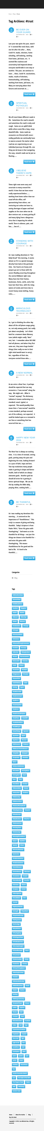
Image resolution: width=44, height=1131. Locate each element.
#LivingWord (16, 775)
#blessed (15, 617)
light (23, 1038)
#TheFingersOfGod (18, 937)
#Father (21, 665)
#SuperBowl (24, 911)
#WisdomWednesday (18, 981)
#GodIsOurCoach (17, 696)
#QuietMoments (17, 867)
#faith (14, 665)
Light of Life (16, 1043)
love (23, 1043)
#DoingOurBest (26, 652)
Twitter (28, 1082)
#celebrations (16, 626)
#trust (27, 950)
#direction (15, 652)
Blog (14, 14)
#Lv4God (25, 784)
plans (24, 1051)
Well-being (21, 1086)
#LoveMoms (16, 784)
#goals (22, 687)
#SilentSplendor (17, 893)
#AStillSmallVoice (17, 604)
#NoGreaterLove (17, 823)
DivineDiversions (17, 1021)
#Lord (24, 775)
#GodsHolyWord (17, 705)
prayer (21, 1060)
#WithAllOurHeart (18, 986)
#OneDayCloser (17, 828)
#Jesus (14, 762)
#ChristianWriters (17, 634)
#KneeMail (16, 771)
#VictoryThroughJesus (19, 968)
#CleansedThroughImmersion (21, 643)
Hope (26, 1025)
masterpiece (16, 1051)
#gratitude (16, 735)
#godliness (16, 700)
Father (14, 1025)
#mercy (26, 788)
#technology (16, 924)
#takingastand (17, 920)
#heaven (24, 740)
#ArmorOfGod (16, 599)
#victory (25, 964)
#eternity (25, 661)
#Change (25, 626)
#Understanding (17, 959)
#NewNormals (17, 814)
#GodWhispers (17, 727)
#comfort (15, 648)
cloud (22, 1016)
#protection (16, 854)
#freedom (25, 674)
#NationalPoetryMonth (19, 806)
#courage (23, 648)
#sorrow (15, 902)
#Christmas (16, 639)
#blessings (23, 617)
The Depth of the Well (24, 1078)
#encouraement (24, 656)
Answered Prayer (17, 1003)
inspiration (16, 1034)
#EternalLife (16, 661)
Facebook (27, 1021)
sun (14, 1078)
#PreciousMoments (18, 849)
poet (27, 1056)
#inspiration (16, 757)
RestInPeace (24, 1065)
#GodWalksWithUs (18, 722)
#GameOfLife (16, 678)
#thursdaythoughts (18, 946)
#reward (25, 876)
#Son (24, 898)
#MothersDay (16, 797)
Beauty (15, 1012)
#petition (22, 841)
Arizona (27, 1003)
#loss (14, 779)
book (21, 1012)
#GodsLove (16, 709)
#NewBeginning (17, 810)
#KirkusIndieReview (18, 766)
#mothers (25, 792)
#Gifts (25, 683)
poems (21, 1056)
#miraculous (16, 792)
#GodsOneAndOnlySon (19, 713)
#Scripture (15, 889)
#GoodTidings (16, 731)
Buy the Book (12, 1117)
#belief (15, 613)
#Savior (24, 885)
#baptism (23, 608)
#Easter (15, 656)
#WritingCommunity (18, 999)
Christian (15, 1016)
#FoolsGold (16, 670)
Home (10, 14)
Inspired (24, 1034)
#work (27, 986)
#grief (23, 735)
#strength (15, 911)
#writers (22, 990)
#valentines (16, 964)
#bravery (22, 621)
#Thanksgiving (17, 933)
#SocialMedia (16, 898)
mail (23, 1047)
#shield (24, 889)
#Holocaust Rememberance (20, 749)
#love (20, 779)
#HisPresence (16, 744)
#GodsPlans (16, 718)
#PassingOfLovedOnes (19, 836)
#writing (15, 994)
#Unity (26, 959)
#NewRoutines (17, 819)
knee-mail (15, 1038)
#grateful (25, 731)
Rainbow (15, 1065)
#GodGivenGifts (17, 692)
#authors (15, 608)
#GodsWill (25, 718)
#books (15, 621)
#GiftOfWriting (17, 683)
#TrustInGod (16, 955)
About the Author (20, 1115)
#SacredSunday (17, 880)
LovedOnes (16, 1047)
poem (14, 1056)
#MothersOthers (17, 801)
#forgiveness (16, 674)
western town (16, 1091)
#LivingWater (25, 771)
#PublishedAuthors (18, 858)
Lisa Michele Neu (20, 34)
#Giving (15, 687)
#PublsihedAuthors (18, 863)
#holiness (26, 744)
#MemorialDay (17, 788)
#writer (15, 990)
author (15, 1007)
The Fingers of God (18, 1082)
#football (24, 670)
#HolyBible (16, 753)
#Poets (22, 845)
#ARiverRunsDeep (18, 595)
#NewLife (27, 810)
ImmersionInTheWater (19, 1029)
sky (14, 1069)
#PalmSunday (16, 832)
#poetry (15, 845)
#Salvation (16, 885)
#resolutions (16, 876)
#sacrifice (26, 880)
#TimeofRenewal (17, 950)
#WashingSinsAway (18, 972)
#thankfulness (17, 928)
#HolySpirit (25, 753)
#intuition (25, 757)
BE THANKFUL (23, 502)
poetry (14, 1060)
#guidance (16, 740)
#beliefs (22, 613)
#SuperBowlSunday (18, 915)
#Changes (15, 630)
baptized (22, 1007)
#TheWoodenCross (18, 942)
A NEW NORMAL (24, 373)
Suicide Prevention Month (20, 1073)
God (21, 1025)
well (14, 1086)
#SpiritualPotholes (18, 907)
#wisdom (15, 977)
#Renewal (27, 871)
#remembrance (17, 871)
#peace (15, 841)
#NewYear (27, 819)
